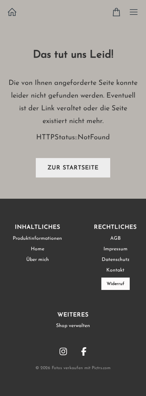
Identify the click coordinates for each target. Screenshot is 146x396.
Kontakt (115, 270)
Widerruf (115, 284)
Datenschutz (115, 259)
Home (37, 249)
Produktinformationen (37, 238)
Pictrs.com (101, 368)
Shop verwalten (73, 325)
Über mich (37, 259)
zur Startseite (73, 168)
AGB (115, 238)
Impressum (115, 249)
